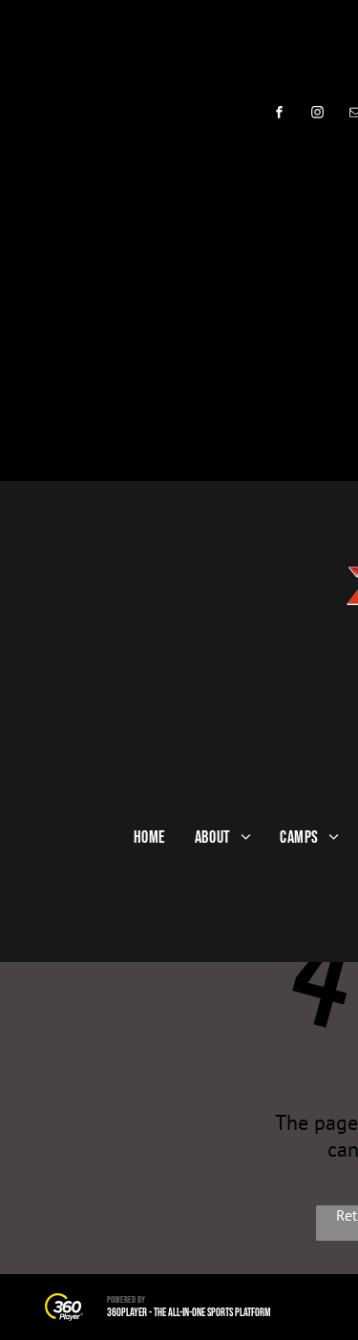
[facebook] (280, 115)
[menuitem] (149, 837)
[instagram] (318, 115)
